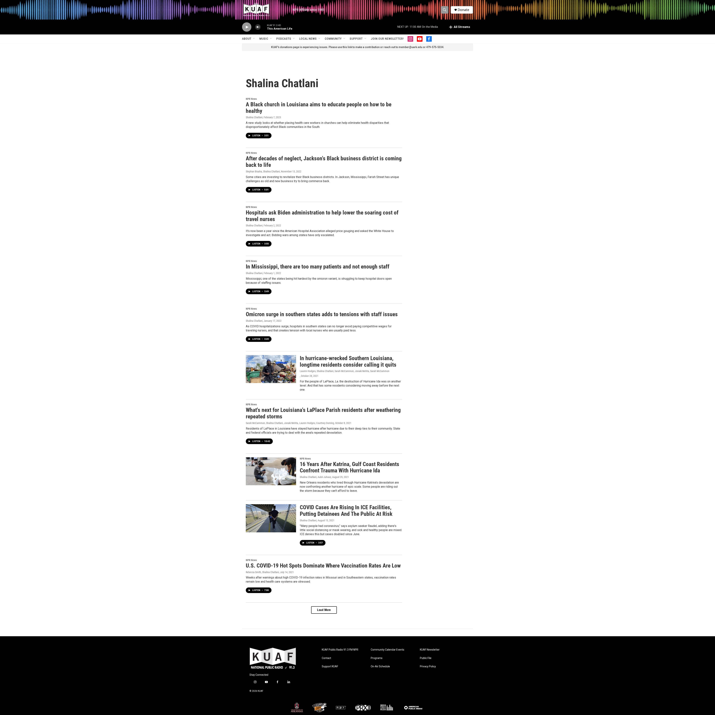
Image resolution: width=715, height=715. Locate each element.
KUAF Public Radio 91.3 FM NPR (340, 649)
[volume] (258, 27)
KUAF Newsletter (430, 649)
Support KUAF (330, 666)
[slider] (263, 27)
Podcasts (283, 38)
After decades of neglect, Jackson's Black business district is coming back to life (324, 161)
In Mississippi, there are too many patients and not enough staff (317, 266)
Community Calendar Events (387, 649)
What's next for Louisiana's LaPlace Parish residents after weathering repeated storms (323, 413)
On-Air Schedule (380, 666)
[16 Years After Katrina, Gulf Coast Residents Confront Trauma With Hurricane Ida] (271, 471)
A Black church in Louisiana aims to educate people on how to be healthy (318, 107)
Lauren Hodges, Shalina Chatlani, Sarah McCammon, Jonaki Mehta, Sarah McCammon (344, 371)
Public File (425, 658)
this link (347, 47)
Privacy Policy (428, 666)
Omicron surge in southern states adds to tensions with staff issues (322, 314)
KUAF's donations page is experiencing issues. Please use (307, 47)
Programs (376, 658)
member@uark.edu (410, 47)
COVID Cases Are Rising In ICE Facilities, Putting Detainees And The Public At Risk (346, 510)
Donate (463, 10)
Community (333, 38)
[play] (247, 27)
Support (356, 38)
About (246, 38)
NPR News (251, 98)
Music (263, 38)
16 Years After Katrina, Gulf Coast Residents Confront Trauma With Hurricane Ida (349, 467)
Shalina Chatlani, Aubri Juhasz (315, 477)
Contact (326, 658)
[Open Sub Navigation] (254, 38)
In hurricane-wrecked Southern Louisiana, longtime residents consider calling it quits (348, 361)
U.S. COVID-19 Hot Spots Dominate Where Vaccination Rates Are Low (323, 565)
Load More (324, 610)
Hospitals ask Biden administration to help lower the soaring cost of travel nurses (322, 215)
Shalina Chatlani (254, 117)
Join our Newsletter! (387, 38)
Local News (308, 38)
